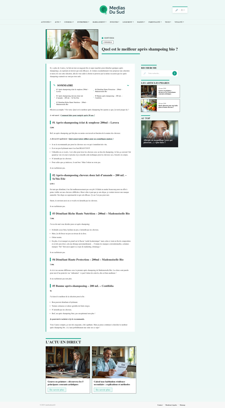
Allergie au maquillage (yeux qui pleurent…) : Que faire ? (158, 141)
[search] (176, 10)
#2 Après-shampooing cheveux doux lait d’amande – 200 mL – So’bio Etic (69, 97)
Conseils (108, 42)
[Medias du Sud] (112, 10)
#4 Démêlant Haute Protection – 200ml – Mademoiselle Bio (108, 90)
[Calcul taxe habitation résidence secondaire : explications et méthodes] (114, 362)
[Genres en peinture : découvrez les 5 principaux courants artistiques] (68, 362)
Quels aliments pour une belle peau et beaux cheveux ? (168, 106)
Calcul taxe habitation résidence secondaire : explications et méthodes (112, 383)
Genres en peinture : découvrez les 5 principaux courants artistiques (65, 383)
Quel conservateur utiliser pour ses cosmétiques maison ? (91, 138)
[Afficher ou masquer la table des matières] (101, 85)
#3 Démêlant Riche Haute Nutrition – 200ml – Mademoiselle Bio (71, 103)
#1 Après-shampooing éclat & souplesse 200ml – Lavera (72, 90)
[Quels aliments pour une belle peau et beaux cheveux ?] (149, 105)
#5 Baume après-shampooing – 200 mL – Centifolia (108, 97)
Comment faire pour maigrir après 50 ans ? (77, 115)
